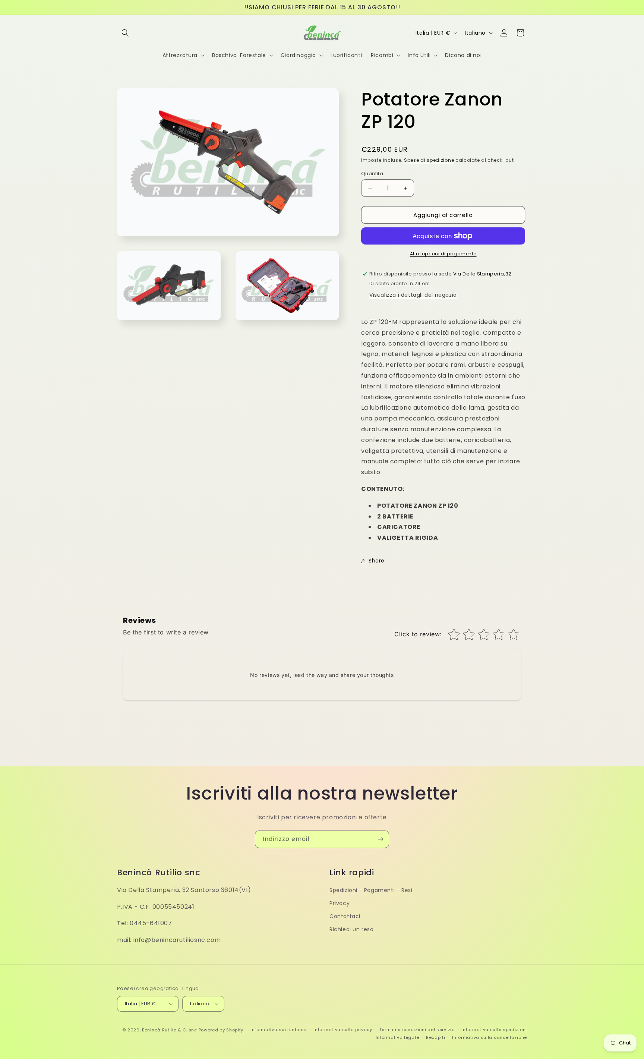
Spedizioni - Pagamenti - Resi (370, 890)
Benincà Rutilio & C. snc (169, 1030)
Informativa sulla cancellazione (489, 1037)
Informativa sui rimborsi (278, 1030)
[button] (125, 33)
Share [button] (377, 560)
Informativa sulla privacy (342, 1030)
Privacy (339, 903)
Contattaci (344, 916)
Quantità (372, 173)
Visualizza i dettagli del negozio (413, 295)
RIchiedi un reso (351, 929)
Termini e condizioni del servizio (417, 1030)
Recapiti (435, 1037)
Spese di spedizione (429, 160)
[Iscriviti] (380, 839)
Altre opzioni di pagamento (443, 253)
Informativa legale (397, 1037)
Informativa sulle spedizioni (494, 1030)
